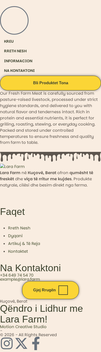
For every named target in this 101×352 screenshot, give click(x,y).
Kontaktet (18, 251)
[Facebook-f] (36, 343)
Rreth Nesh (19, 228)
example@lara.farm (20, 279)
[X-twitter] (21, 343)
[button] (50, 83)
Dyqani (15, 236)
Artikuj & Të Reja (24, 243)
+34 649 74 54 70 (16, 275)
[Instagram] (6, 343)
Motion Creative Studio (23, 326)
